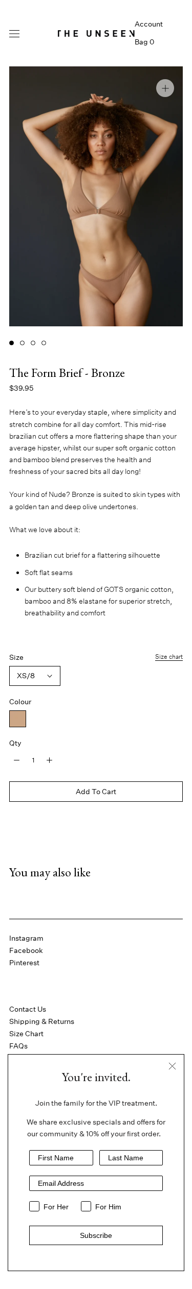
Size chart (169, 656)
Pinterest (24, 962)
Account (149, 24)
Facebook (26, 950)
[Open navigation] (14, 33)
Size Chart (26, 1033)
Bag (144, 41)
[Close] (172, 1066)
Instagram (26, 938)
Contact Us (27, 1009)
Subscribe (96, 1235)
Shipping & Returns (41, 1021)
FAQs (18, 1046)
